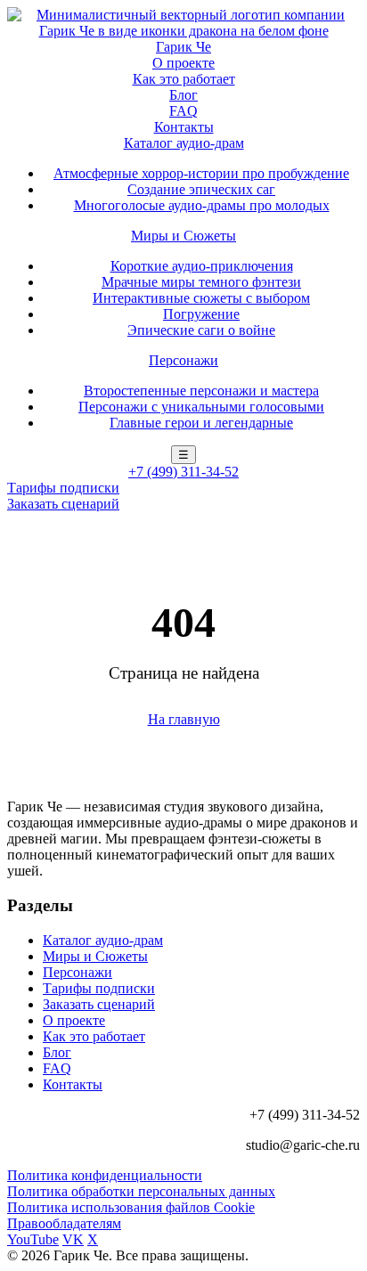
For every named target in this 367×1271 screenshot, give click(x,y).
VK (73, 1239)
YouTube (33, 1239)
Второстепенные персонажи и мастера (201, 390)
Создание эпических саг (201, 189)
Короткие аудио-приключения (201, 265)
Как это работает (184, 78)
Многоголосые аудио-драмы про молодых (202, 205)
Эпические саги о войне (201, 330)
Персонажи (183, 360)
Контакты (184, 126)
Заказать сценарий (63, 503)
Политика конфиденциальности (104, 1175)
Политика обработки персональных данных (141, 1191)
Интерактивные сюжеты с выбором (201, 298)
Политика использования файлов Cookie (131, 1207)
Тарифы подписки (63, 487)
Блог (183, 94)
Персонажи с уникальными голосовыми (201, 406)
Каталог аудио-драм (184, 143)
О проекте (183, 62)
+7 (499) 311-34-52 (183, 471)
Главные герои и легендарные (201, 422)
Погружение (201, 314)
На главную (184, 719)
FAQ (183, 110)
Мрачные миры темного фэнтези (201, 281)
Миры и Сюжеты (183, 235)
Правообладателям (64, 1223)
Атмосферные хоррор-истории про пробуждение (201, 173)
